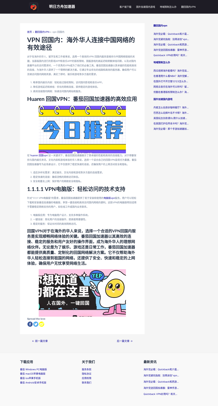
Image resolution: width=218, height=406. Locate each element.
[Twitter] (35, 324)
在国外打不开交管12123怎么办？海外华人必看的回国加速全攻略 (171, 81)
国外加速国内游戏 (145, 6)
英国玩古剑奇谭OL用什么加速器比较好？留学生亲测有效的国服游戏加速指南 (171, 118)
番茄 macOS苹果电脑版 (32, 373)
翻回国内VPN (188, 6)
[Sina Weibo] (41, 324)
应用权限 (86, 378)
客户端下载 (125, 6)
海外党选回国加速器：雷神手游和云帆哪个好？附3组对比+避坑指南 (171, 49)
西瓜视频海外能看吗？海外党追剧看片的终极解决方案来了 (171, 70)
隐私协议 (86, 373)
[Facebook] (30, 324)
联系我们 (86, 382)
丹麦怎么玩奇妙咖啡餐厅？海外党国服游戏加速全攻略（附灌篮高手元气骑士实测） (171, 107)
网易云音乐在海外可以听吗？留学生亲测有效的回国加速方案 (171, 86)
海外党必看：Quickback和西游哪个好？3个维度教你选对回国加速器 (171, 44)
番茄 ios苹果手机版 (30, 378)
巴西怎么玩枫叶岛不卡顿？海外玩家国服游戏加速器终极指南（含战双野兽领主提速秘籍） (171, 112)
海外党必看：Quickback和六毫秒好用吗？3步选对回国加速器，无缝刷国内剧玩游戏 (171, 33)
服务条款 (86, 369)
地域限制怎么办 (168, 6)
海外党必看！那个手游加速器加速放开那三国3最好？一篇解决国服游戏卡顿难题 (171, 128)
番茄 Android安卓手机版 (33, 382)
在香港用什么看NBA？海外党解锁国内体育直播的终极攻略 (171, 75)
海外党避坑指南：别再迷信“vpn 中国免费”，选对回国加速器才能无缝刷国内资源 (171, 39)
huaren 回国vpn (39, 155)
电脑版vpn (109, 197)
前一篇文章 (40, 341)
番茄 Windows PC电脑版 (33, 369)
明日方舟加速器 (62, 7)
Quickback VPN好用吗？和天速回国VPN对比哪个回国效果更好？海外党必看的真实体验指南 (171, 55)
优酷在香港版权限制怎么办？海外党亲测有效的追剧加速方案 (171, 92)
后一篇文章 (125, 341)
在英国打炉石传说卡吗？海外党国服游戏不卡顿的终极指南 (171, 123)
